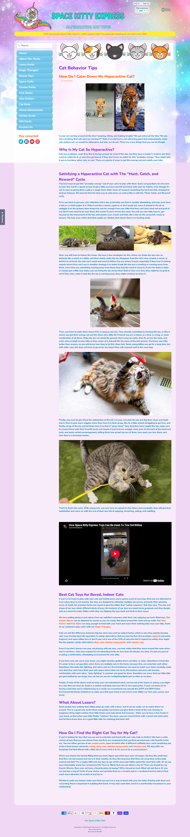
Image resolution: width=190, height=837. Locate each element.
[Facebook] (26, 141)
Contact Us (26, 127)
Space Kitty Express (94, 827)
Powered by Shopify (95, 832)
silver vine (99, 642)
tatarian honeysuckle (115, 642)
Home (22, 53)
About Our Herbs (29, 59)
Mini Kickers (26, 98)
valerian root (137, 642)
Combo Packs (27, 87)
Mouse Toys (26, 76)
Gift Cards (25, 121)
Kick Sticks (26, 93)
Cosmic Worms (66, 620)
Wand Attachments (31, 110)
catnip (155, 636)
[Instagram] (37, 141)
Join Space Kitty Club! (95, 820)
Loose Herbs (27, 64)
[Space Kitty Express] (69, 16)
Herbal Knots (27, 115)
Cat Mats (24, 104)
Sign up (146, 3)
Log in (136, 3)
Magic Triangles (28, 70)
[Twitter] (21, 141)
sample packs (98, 743)
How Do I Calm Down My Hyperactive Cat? (96, 76)
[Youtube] (32, 141)
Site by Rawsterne (95, 829)
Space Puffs (26, 81)
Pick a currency (142, 8)
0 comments (67, 80)
